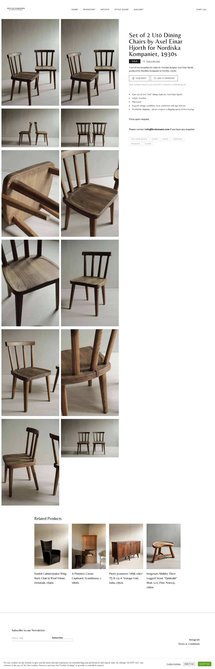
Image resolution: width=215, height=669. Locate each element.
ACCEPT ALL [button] (205, 664)
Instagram (194, 639)
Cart (200, 9)
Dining (165, 139)
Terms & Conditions (189, 643)
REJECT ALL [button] (189, 664)
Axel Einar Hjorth (139, 139)
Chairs (155, 139)
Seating (148, 144)
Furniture (177, 139)
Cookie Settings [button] (174, 664)
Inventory (135, 144)
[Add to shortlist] (64, 527)
